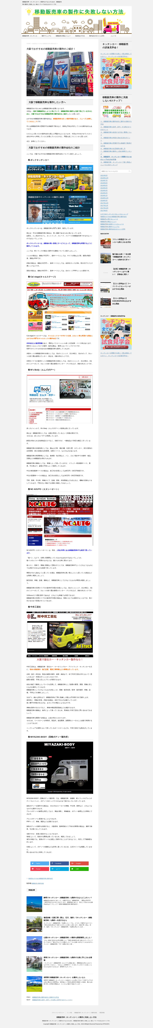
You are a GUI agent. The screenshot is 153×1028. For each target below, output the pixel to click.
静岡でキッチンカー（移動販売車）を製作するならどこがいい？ (68, 898)
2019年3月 (104, 190)
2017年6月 (104, 210)
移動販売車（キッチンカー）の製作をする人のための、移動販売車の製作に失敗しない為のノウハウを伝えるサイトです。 (76, 1021)
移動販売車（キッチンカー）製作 (29, 36)
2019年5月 (104, 185)
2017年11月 (104, 205)
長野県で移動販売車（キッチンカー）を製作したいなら (64, 977)
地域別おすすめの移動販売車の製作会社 (40, 878)
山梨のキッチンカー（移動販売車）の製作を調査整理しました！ (68, 937)
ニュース (113, 36)
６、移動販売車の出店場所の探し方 (112, 148)
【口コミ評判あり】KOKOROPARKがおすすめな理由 (121, 301)
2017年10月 (104, 208)
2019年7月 (104, 180)
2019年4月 (104, 188)
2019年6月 (104, 183)
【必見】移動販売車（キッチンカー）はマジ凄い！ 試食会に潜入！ (121, 271)
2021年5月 (104, 175)
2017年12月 (104, 203)
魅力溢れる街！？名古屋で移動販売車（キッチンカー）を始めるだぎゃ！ (121, 256)
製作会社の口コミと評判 (96, 36)
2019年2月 (104, 193)
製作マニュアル (46, 36)
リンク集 (69, 1012)
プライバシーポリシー (58, 1012)
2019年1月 (104, 195)
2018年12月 (104, 198)
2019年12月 (104, 178)
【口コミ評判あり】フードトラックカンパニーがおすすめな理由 (121, 286)
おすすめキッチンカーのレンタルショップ (114, 214)
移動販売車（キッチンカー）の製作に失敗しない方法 (76, 1017)
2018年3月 (104, 200)
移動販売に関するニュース (109, 219)
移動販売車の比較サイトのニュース (112, 224)
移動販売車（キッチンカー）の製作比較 (85, 1012)
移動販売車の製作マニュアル (109, 226)
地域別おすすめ (80, 36)
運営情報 (102, 1012)
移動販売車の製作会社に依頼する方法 (45, 997)
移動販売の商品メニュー (63, 36)
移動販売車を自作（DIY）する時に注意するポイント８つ (52, 1000)
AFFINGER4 (105, 1024)
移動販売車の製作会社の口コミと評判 (112, 229)
